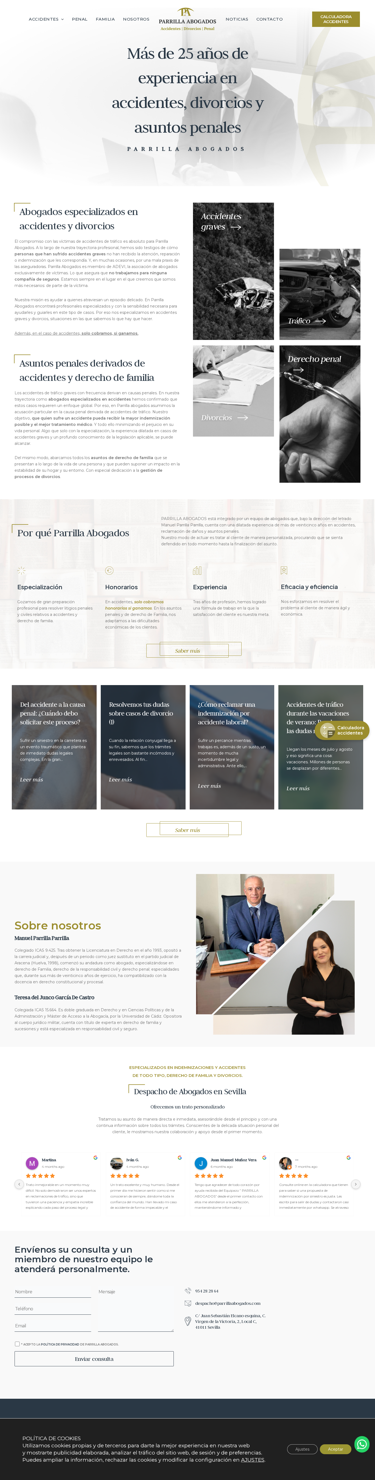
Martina (46, 1159)
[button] (61, 19)
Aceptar (335, 1449)
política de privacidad (60, 1344)
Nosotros (136, 19)
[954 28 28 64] (201, 1291)
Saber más (187, 650)
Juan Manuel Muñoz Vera (231, 1159)
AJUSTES (252, 1460)
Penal (80, 19)
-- (294, 1159)
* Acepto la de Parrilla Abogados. (70, 1344)
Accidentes (43, 19)
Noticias (237, 19)
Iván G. (130, 1159)
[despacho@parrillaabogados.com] (222, 1303)
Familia (105, 19)
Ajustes (302, 1449)
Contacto (269, 19)
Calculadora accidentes (335, 19)
